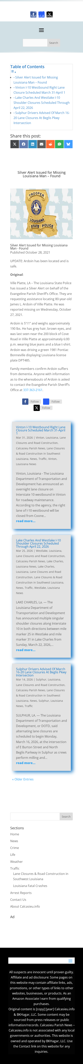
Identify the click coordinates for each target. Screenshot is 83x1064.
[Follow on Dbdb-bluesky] (46, 401)
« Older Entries (23, 779)
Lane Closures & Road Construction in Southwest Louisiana (40, 453)
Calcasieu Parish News (30, 448)
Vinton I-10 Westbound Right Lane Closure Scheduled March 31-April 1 (40, 430)
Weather (16, 861)
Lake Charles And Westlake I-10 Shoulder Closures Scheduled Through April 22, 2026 (42, 102)
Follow (35, 401)
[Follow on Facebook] (25, 401)
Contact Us (18, 899)
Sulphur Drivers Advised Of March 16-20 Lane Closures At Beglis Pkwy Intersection (42, 118)
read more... (26, 521)
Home (14, 834)
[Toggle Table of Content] (13, 72)
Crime (14, 848)
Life (12, 854)
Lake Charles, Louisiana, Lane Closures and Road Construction (38, 572)
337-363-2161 (32, 390)
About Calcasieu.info (25, 906)
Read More (54, 16)
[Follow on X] (37, 408)
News (33, 459)
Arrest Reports (21, 893)
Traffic (43, 459)
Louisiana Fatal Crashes (30, 886)
